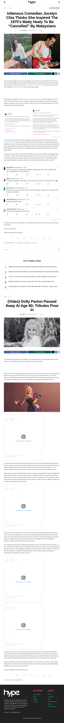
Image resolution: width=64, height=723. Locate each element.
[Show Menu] (4, 2)
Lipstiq (35, 699)
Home (5, 8)
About (50, 694)
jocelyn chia (19, 242)
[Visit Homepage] (32, 2)
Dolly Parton (8, 680)
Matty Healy (28, 242)
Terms (50, 704)
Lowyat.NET (37, 694)
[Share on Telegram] (56, 73)
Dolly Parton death (17, 680)
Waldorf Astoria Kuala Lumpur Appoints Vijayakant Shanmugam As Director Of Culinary (33, 266)
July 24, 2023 (32, 30)
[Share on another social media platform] (59, 73)
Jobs (49, 699)
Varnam (35, 701)
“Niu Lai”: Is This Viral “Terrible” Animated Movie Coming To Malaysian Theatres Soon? (33, 276)
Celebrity (10, 8)
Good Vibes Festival (10, 242)
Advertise (51, 697)
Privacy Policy (52, 706)
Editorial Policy (52, 701)
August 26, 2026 (31, 314)
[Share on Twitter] (53, 73)
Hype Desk (24, 30)
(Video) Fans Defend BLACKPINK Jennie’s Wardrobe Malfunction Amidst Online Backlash (34, 271)
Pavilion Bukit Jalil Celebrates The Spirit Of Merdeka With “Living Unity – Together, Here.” (33, 286)
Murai (35, 697)
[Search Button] (59, 2)
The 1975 (34, 242)
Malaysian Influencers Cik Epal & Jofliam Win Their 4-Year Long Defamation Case (31, 281)
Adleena (23, 314)
